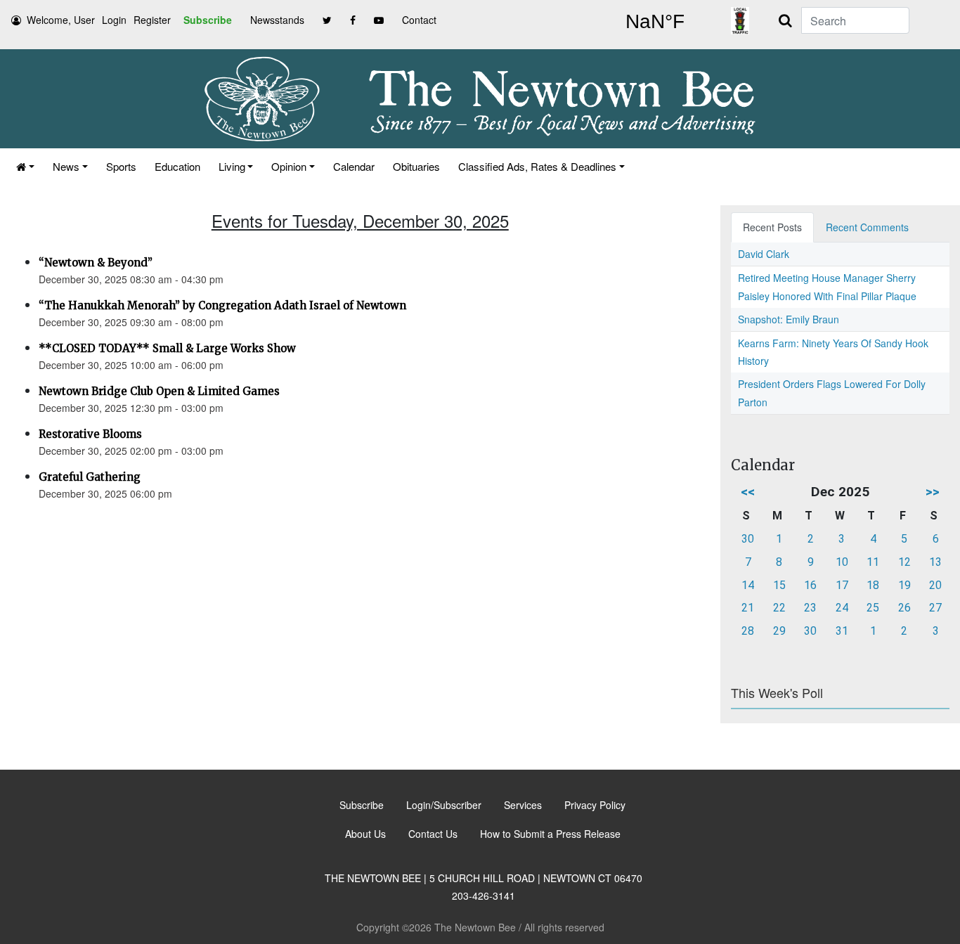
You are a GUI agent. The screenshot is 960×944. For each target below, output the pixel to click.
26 (904, 607)
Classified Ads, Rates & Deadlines (537, 166)
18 (873, 585)
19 (904, 585)
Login (114, 20)
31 (842, 631)
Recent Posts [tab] (772, 227)
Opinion (288, 166)
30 (747, 538)
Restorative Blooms (90, 434)
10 (842, 562)
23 (810, 607)
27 (935, 607)
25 (873, 607)
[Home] (25, 166)
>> (933, 492)
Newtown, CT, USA (655, 21)
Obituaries (416, 166)
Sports (121, 166)
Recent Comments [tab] (867, 227)
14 (747, 585)
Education (177, 166)
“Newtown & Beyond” (96, 262)
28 (747, 631)
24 (842, 607)
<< (748, 492)
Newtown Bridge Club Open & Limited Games (159, 391)
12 (904, 562)
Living (232, 166)
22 (779, 607)
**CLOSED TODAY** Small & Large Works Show (167, 348)
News (66, 166)
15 (779, 585)
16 (810, 585)
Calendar (354, 166)
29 (779, 631)
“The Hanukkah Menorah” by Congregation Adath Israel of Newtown (222, 305)
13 (935, 562)
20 (935, 585)
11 (873, 562)
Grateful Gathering (90, 477)
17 (842, 585)
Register (152, 20)
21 (747, 607)
